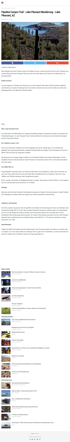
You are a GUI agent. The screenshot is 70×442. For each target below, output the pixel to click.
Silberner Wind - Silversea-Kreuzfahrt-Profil (24, 391)
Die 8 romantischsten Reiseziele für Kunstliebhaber (26, 364)
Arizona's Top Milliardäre (19, 280)
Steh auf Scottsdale (17, 340)
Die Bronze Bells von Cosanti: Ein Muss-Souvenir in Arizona (28, 272)
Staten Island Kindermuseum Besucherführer (25, 407)
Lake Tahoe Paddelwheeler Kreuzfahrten (23, 319)
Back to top (35, 433)
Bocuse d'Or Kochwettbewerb (20, 371)
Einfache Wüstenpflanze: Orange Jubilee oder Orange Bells (29, 308)
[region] (35, 107)
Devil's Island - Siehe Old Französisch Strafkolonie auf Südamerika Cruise (33, 422)
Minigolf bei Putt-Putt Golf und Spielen (23, 327)
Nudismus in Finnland (18, 356)
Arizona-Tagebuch (17, 303)
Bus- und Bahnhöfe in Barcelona (21, 399)
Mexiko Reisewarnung (18, 332)
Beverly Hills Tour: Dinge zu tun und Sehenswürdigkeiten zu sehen (30, 348)
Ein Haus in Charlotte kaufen (20, 414)
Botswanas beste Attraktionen (20, 383)
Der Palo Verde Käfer (18, 296)
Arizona (13, 8)
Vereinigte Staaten (5, 8)
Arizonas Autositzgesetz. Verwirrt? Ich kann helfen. (26, 288)
